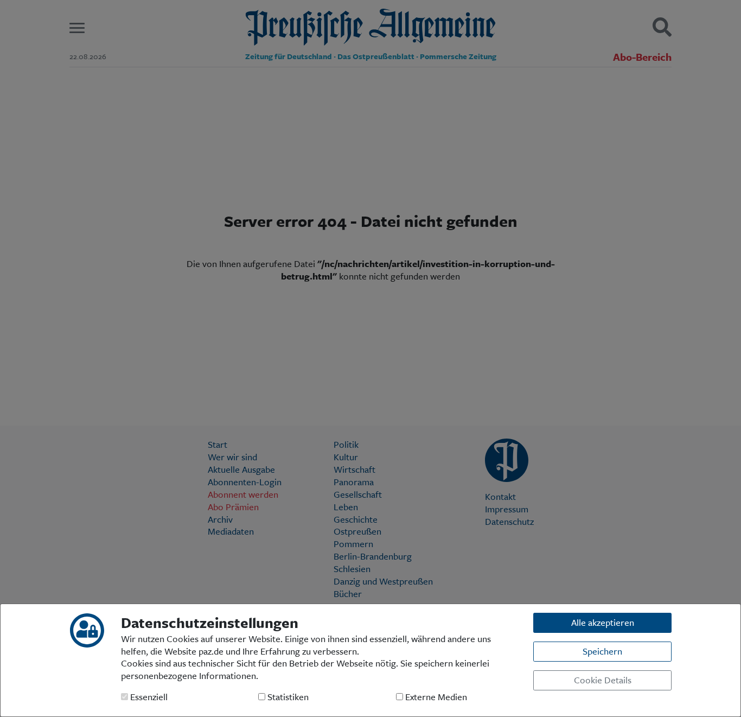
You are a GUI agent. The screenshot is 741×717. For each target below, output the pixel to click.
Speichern (602, 651)
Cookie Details (602, 680)
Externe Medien (435, 697)
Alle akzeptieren (602, 622)
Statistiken (287, 697)
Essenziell (148, 697)
